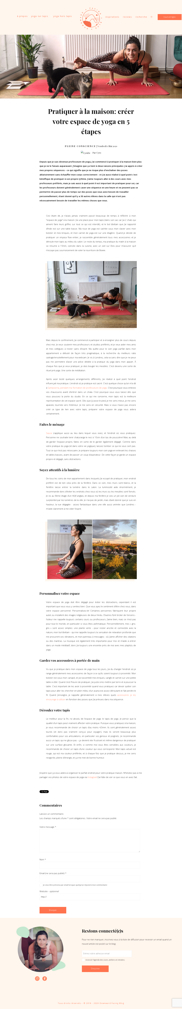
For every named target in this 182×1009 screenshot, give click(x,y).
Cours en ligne (170, 17)
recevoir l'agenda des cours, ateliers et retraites (105, 960)
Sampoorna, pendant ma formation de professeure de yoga (77, 387)
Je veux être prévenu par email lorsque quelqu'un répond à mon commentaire (75, 885)
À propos (22, 16)
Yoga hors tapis (62, 16)
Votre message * (48, 826)
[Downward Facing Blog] (91, 28)
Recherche (141, 16)
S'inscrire (95, 968)
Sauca (49, 433)
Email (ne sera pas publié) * (53, 873)
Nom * (43, 859)
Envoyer (53, 910)
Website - (49, 891)
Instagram (92, 777)
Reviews (127, 16)
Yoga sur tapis (39, 16)
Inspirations (112, 16)
